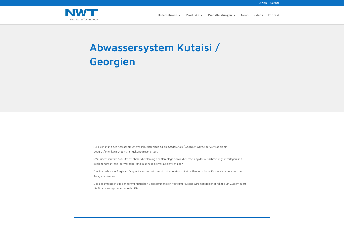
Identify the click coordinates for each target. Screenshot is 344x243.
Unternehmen (167, 15)
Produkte (192, 15)
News (244, 15)
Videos (258, 15)
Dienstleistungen (220, 15)
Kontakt (274, 15)
